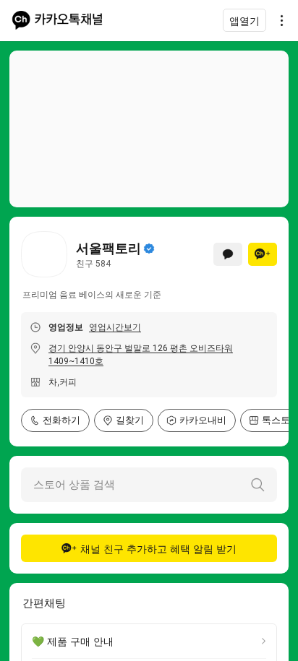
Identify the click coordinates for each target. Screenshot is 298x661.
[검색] (257, 484)
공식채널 (149, 248)
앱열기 (244, 20)
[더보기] (277, 20)
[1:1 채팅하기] (227, 254)
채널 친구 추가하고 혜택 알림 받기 (158, 549)
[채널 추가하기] (262, 254)
